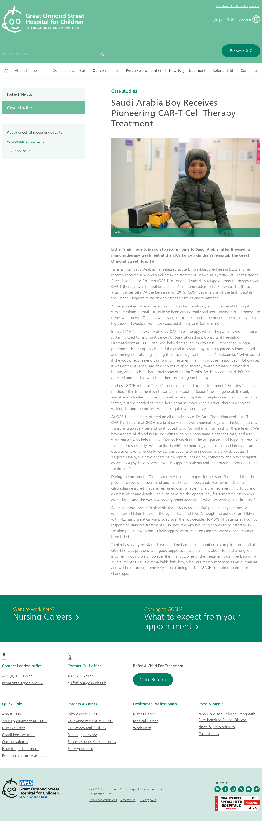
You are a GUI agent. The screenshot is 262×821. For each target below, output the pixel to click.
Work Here (142, 728)
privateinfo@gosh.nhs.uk (22, 683)
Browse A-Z (241, 51)
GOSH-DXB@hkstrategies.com (26, 142)
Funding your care (82, 734)
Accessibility (128, 800)
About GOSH (12, 714)
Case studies (124, 91)
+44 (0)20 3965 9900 (20, 676)
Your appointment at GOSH (24, 721)
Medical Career (145, 721)
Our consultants (106, 70)
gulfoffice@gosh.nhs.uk (87, 683)
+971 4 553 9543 (18, 151)
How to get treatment (187, 70)
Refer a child (223, 70)
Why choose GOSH (83, 714)
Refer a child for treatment (24, 755)
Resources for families (144, 70)
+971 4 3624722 (81, 676)
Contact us (249, 70)
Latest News (19, 94)
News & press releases (217, 726)
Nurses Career (13, 728)
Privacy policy (148, 800)
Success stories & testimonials (92, 741)
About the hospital (30, 70)
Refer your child (80, 748)
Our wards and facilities (87, 728)
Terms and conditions (103, 800)
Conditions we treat (69, 70)
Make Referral (153, 679)
